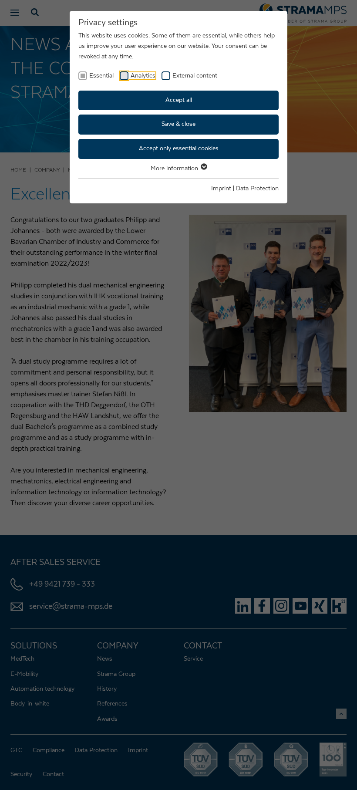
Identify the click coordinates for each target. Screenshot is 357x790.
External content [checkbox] (194, 75)
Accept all (178, 100)
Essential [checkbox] (101, 75)
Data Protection (257, 188)
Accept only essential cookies (179, 148)
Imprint (221, 188)
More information (175, 168)
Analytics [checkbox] (143, 75)
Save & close (178, 124)
